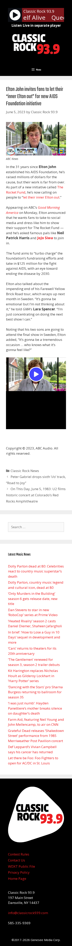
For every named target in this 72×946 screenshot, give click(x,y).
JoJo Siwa (45, 238)
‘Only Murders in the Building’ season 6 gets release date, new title (32, 598)
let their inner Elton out (41, 197)
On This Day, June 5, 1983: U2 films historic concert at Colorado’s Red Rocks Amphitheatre (36, 495)
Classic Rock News (25, 470)
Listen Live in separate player (36, 25)
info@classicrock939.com (28, 913)
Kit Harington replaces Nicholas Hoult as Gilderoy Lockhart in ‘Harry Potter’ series (33, 675)
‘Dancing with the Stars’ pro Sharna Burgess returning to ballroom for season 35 (35, 692)
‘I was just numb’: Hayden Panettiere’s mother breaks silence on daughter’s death (35, 708)
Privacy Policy (19, 872)
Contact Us (16, 860)
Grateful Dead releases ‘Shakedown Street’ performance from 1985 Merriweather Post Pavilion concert (36, 735)
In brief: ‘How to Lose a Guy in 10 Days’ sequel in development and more (34, 637)
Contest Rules (18, 854)
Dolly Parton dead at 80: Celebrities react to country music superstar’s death (36, 571)
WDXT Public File (21, 866)
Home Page (17, 878)
